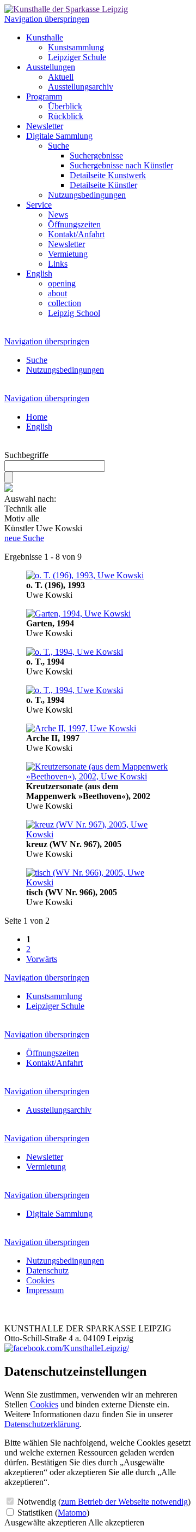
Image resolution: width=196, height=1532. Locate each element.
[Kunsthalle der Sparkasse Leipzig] (66, 9)
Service (39, 204)
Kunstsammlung (76, 47)
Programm (44, 96)
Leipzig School (74, 313)
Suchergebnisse (96, 155)
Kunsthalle (44, 37)
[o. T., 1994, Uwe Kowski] (74, 651)
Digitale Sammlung (59, 135)
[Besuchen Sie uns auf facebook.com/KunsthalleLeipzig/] (66, 1348)
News (58, 214)
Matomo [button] (72, 1512)
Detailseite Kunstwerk (108, 175)
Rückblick (65, 116)
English (39, 273)
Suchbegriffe (26, 455)
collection (64, 303)
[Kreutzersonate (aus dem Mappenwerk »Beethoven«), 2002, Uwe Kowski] (98, 776)
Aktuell (61, 76)
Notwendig (103, 1501)
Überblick (65, 106)
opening (62, 283)
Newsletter (44, 126)
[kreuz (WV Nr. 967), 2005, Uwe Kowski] (98, 834)
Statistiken (52, 1512)
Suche (58, 145)
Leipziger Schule (77, 57)
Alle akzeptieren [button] (116, 1522)
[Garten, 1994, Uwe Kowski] (78, 613)
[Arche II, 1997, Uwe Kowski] (81, 728)
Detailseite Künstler (103, 185)
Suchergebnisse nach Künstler (121, 165)
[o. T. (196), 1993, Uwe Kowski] (85, 575)
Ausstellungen (50, 67)
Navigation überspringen (46, 19)
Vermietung (68, 254)
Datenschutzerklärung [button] (41, 1424)
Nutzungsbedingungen (87, 194)
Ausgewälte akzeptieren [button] (45, 1522)
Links (58, 263)
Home (36, 416)
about (57, 293)
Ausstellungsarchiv (80, 86)
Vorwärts (41, 959)
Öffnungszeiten (74, 224)
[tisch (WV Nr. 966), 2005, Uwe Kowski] (98, 882)
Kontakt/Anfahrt (76, 234)
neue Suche (24, 538)
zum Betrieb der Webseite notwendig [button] (124, 1501)
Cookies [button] (44, 1404)
